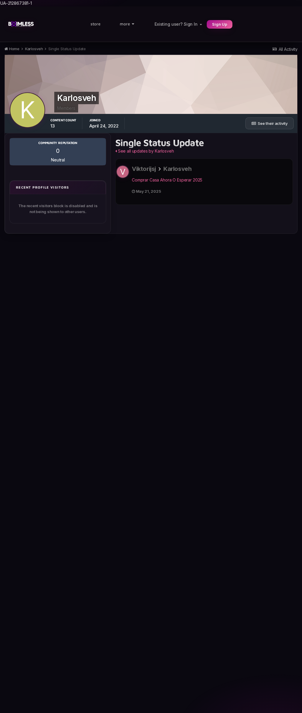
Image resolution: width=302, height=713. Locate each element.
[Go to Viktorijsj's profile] (122, 171)
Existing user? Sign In (177, 24)
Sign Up (219, 24)
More (125, 23)
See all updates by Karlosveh (145, 150)
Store (96, 23)
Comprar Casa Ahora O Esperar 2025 (167, 179)
